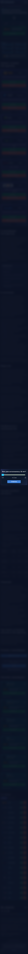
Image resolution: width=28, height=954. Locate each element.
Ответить (13, 482)
